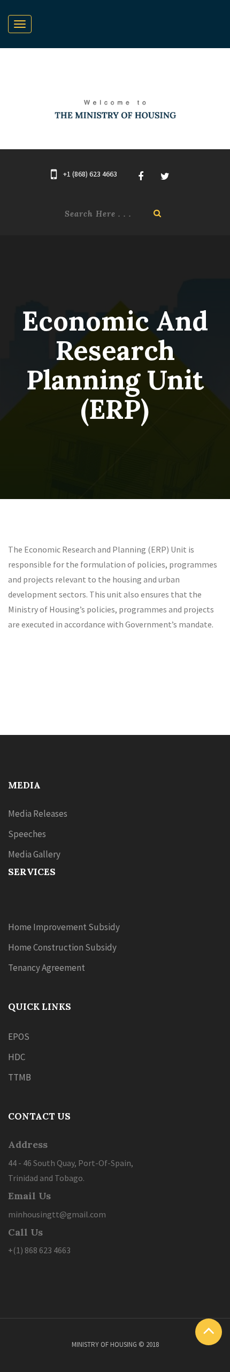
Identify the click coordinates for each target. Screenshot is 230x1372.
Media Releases (37, 813)
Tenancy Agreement (46, 968)
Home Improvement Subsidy (64, 927)
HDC (16, 1057)
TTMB (19, 1077)
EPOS (18, 1037)
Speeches (27, 834)
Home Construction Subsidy (62, 947)
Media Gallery (34, 854)
